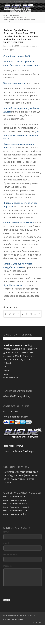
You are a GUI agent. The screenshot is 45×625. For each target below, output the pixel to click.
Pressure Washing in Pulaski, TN (14, 496)
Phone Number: (10, 554)
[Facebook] (30, 622)
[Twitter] (36, 622)
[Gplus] (33, 622)
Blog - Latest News (11, 15)
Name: (6, 532)
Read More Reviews (13, 445)
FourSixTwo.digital (18, 619)
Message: (8, 566)
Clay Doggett (8, 50)
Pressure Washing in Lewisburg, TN (15, 511)
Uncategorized (21, 17)
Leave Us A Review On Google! (18, 451)
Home (14, 17)
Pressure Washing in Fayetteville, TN (15, 503)
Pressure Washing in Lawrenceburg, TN (16, 507)
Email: (6, 543)
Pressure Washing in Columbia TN (14, 500)
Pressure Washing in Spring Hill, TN (14, 514)
